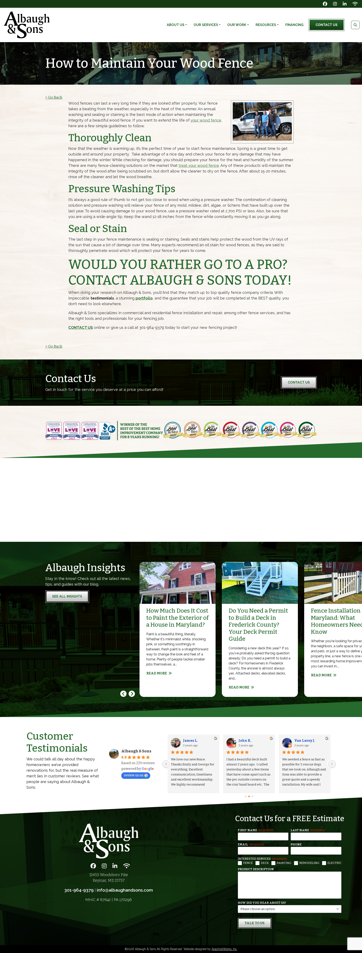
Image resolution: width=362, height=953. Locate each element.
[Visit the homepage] (108, 841)
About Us (175, 25)
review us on (134, 775)
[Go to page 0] (246, 796)
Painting (284, 863)
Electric (334, 863)
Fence (248, 863)
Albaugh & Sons (136, 751)
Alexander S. (250, 741)
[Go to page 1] (249, 796)
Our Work (236, 25)
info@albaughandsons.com (125, 890)
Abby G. (300, 741)
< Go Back (53, 97)
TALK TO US (255, 923)
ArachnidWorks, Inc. (224, 949)
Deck (265, 863)
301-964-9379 (79, 890)
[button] (132, 694)
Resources (266, 25)
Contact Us (326, 25)
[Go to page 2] (252, 796)
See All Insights (67, 596)
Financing (294, 25)
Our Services (206, 25)
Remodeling (309, 863)
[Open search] (355, 25)
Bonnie (189, 741)
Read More (156, 673)
